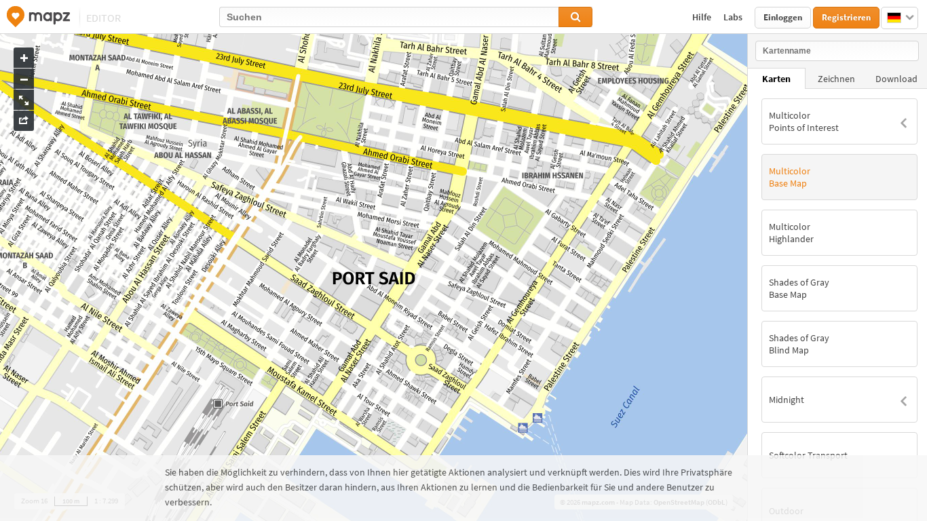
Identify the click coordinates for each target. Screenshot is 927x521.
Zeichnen (836, 79)
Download (896, 79)
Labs (733, 17)
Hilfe (702, 17)
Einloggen (782, 17)
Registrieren (846, 17)
